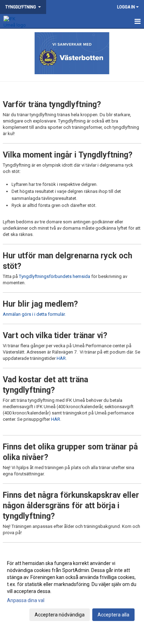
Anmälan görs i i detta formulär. (34, 314)
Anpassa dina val (25, 600)
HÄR (61, 358)
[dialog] (72, 588)
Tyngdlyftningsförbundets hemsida (54, 276)
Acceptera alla (113, 614)
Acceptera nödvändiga (60, 614)
